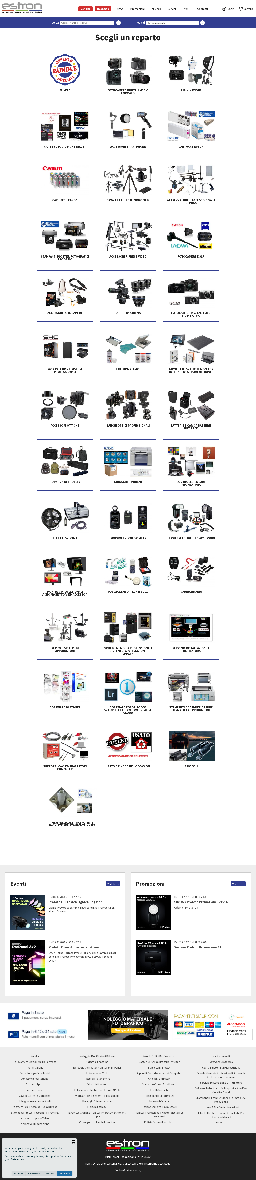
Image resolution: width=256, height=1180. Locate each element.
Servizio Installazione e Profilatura (221, 1082)
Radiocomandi (221, 1056)
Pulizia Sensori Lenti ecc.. (159, 1122)
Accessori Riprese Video (35, 1118)
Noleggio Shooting (97, 1061)
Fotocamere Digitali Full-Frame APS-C (97, 1090)
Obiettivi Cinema (97, 1084)
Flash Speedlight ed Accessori (159, 1107)
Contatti (202, 8)
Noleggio (103, 8)
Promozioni (137, 8)
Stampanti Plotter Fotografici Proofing (35, 1112)
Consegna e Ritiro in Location (97, 1122)
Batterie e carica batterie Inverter (159, 1061)
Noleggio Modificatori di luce (97, 1056)
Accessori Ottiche (159, 1101)
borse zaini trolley (159, 1067)
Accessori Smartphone (34, 1078)
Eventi (186, 8)
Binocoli (221, 1122)
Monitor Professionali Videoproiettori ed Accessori (159, 1114)
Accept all (65, 1173)
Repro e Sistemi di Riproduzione (221, 1067)
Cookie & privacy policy (128, 1170)
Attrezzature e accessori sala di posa (35, 1107)
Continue (18, 1173)
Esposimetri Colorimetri (159, 1095)
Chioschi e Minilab (159, 1078)
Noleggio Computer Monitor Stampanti (97, 1067)
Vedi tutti (113, 884)
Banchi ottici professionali (159, 1056)
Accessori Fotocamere (97, 1078)
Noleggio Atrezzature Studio (35, 1101)
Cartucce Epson (35, 1084)
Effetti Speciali (159, 1090)
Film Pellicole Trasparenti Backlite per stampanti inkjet (221, 1114)
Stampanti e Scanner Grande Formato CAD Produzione (221, 1099)
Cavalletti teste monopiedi (35, 1095)
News (120, 8)
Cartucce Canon (35, 1090)
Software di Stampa (221, 1061)
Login (230, 8)
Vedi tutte (238, 884)
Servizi (171, 8)
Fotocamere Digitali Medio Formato (34, 1061)
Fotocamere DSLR (97, 1073)
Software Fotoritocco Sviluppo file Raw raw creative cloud (221, 1090)
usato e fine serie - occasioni (221, 1107)
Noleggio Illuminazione (35, 1124)
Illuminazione (34, 1067)
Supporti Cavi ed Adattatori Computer (159, 1073)
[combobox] (172, 23)
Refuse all (50, 1173)
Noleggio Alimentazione (97, 1101)
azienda (156, 8)
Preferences (34, 1173)
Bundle (35, 1056)
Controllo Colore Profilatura (159, 1084)
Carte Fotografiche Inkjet (35, 1073)
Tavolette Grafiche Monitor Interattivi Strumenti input (97, 1114)
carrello (248, 8)
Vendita (85, 8)
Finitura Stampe (97, 1107)
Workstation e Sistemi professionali (97, 1095)
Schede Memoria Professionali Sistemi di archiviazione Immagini (221, 1075)
